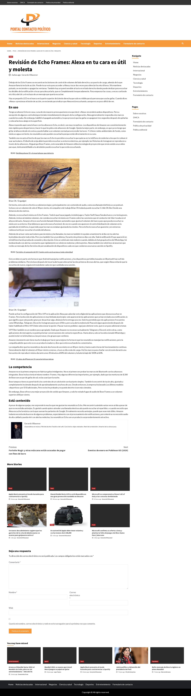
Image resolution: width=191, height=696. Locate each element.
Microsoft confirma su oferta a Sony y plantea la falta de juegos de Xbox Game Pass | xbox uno (108, 532)
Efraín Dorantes (130, 672)
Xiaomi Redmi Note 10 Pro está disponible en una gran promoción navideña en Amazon (68, 495)
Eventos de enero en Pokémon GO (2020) (108, 449)
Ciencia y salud (70, 43)
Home (9, 43)
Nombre (13, 592)
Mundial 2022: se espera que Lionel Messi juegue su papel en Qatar (58, 668)
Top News (155, 661)
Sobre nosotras (12, 2)
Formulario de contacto (35, 2)
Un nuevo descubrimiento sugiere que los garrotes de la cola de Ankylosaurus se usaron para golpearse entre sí (25, 532)
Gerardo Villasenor (30, 75)
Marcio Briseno (166, 672)
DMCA (22, 2)
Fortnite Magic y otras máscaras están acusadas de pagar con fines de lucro (37, 450)
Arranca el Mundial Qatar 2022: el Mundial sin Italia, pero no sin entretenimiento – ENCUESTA (22, 669)
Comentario (15, 562)
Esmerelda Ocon (23, 674)
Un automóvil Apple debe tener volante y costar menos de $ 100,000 (66, 531)
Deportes (98, 43)
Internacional (43, 43)
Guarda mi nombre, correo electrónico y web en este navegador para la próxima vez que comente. (52, 623)
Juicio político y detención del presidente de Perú (128, 668)
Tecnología (85, 43)
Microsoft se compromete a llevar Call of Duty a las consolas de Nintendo (108, 495)
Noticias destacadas (25, 43)
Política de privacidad (53, 2)
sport (46, 661)
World (118, 661)
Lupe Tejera (57, 672)
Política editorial (68, 2)
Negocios (57, 43)
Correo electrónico (75, 595)
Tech (10, 57)
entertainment (13, 661)
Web (11, 608)
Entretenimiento (112, 43)
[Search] (182, 43)
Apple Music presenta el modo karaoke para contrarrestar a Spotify (26, 495)
